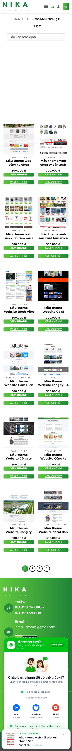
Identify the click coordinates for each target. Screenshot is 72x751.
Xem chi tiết (18, 182)
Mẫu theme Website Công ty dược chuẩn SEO (53, 458)
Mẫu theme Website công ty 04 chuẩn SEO (53, 385)
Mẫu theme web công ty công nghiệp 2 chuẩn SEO (18, 166)
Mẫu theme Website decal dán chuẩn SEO (53, 532)
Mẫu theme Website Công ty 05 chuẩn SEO (19, 458)
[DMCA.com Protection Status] (26, 637)
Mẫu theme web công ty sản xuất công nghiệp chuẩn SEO (53, 166)
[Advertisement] (36, 80)
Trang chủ (21, 19)
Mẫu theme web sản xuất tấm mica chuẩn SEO (53, 238)
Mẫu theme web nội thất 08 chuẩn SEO (38, 739)
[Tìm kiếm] (52, 6)
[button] (46, 6)
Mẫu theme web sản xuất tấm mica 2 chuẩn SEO (18, 238)
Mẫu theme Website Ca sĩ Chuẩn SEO (53, 311)
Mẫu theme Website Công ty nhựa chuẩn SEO (19, 532)
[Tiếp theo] (47, 568)
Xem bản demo (19, 150)
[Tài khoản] (58, 6)
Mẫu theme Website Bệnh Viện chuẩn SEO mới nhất (19, 313)
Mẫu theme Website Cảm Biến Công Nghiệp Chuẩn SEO (18, 387)
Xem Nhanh (18, 174)
